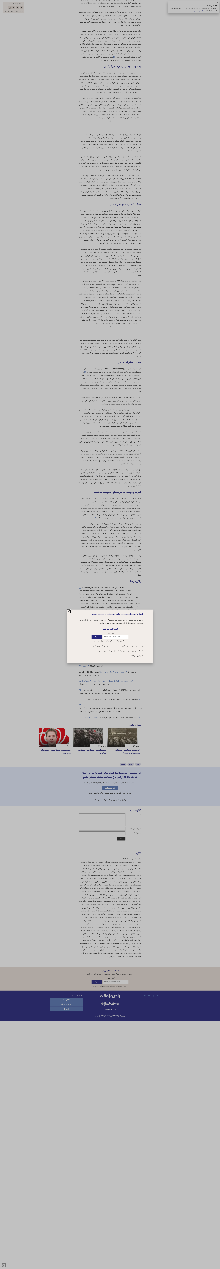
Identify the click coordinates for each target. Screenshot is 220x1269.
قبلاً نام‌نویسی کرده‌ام (136, 656)
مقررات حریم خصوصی (98, 641)
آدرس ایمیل (110, 633)
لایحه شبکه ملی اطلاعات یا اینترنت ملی (109, 651)
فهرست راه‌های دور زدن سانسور (101, 646)
